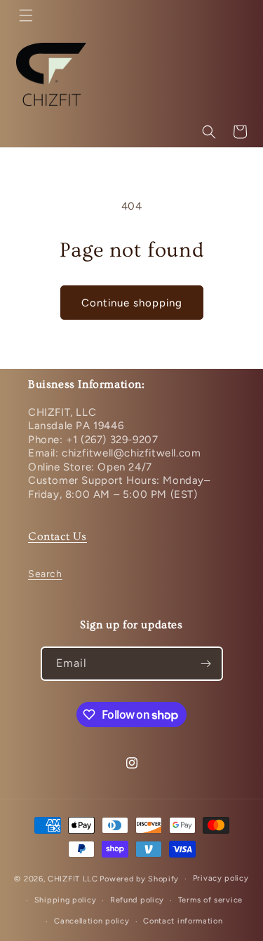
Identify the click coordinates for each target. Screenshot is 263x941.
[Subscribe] (206, 663)
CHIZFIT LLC (73, 879)
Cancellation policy (91, 921)
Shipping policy (65, 900)
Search (45, 574)
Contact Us (57, 536)
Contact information (182, 921)
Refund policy (137, 900)
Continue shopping (131, 303)
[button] (26, 15)
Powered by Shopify (139, 879)
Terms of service (210, 900)
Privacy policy (221, 878)
